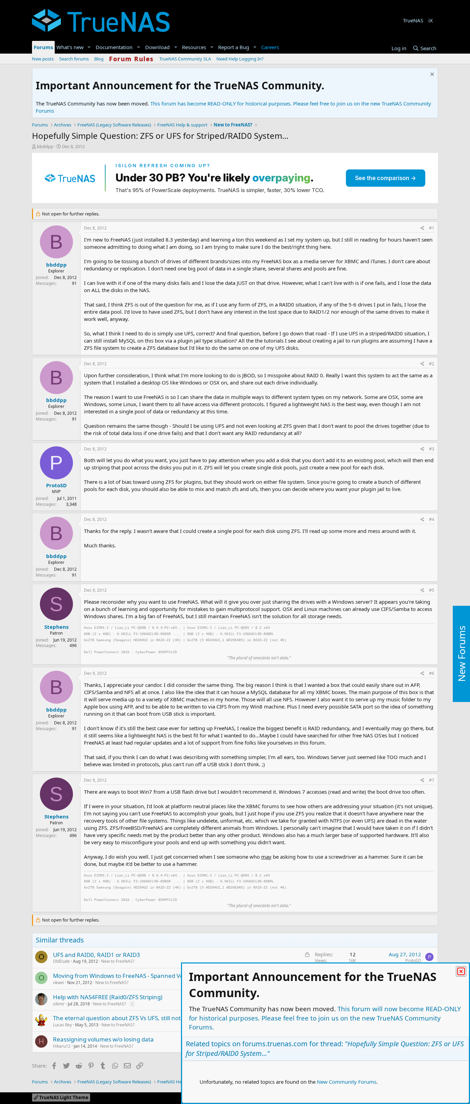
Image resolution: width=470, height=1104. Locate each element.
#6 (431, 673)
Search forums (74, 59)
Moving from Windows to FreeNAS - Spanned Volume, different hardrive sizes (158, 976)
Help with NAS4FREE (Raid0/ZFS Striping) (107, 997)
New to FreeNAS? (117, 961)
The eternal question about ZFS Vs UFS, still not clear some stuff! (140, 1018)
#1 (431, 228)
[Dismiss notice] (431, 75)
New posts (43, 59)
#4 (431, 519)
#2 (431, 364)
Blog (99, 59)
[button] (89, 47)
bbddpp (45, 146)
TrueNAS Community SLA (185, 59)
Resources (194, 47)
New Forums (461, 654)
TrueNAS (413, 20)
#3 (431, 449)
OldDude (61, 961)
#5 (431, 590)
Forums (43, 47)
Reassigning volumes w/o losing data (103, 1039)
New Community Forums (346, 1081)
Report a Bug (233, 47)
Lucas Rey (62, 1025)
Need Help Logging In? (240, 59)
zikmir (59, 1004)
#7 (431, 780)
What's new (70, 47)
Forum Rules (131, 59)
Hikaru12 (62, 1046)
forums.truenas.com (275, 1043)
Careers (270, 47)
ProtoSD (56, 485)
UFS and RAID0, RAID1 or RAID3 (96, 955)
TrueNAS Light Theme (63, 1097)
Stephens (56, 626)
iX (430, 20)
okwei (58, 982)
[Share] (422, 228)
